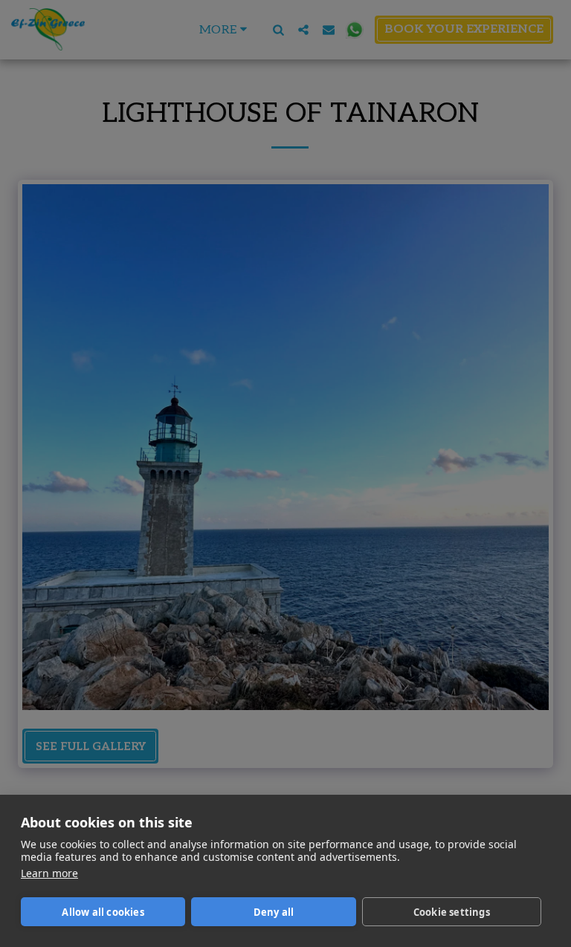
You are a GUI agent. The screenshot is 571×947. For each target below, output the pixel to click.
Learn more (49, 873)
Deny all (274, 912)
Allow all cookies (102, 912)
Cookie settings (451, 912)
